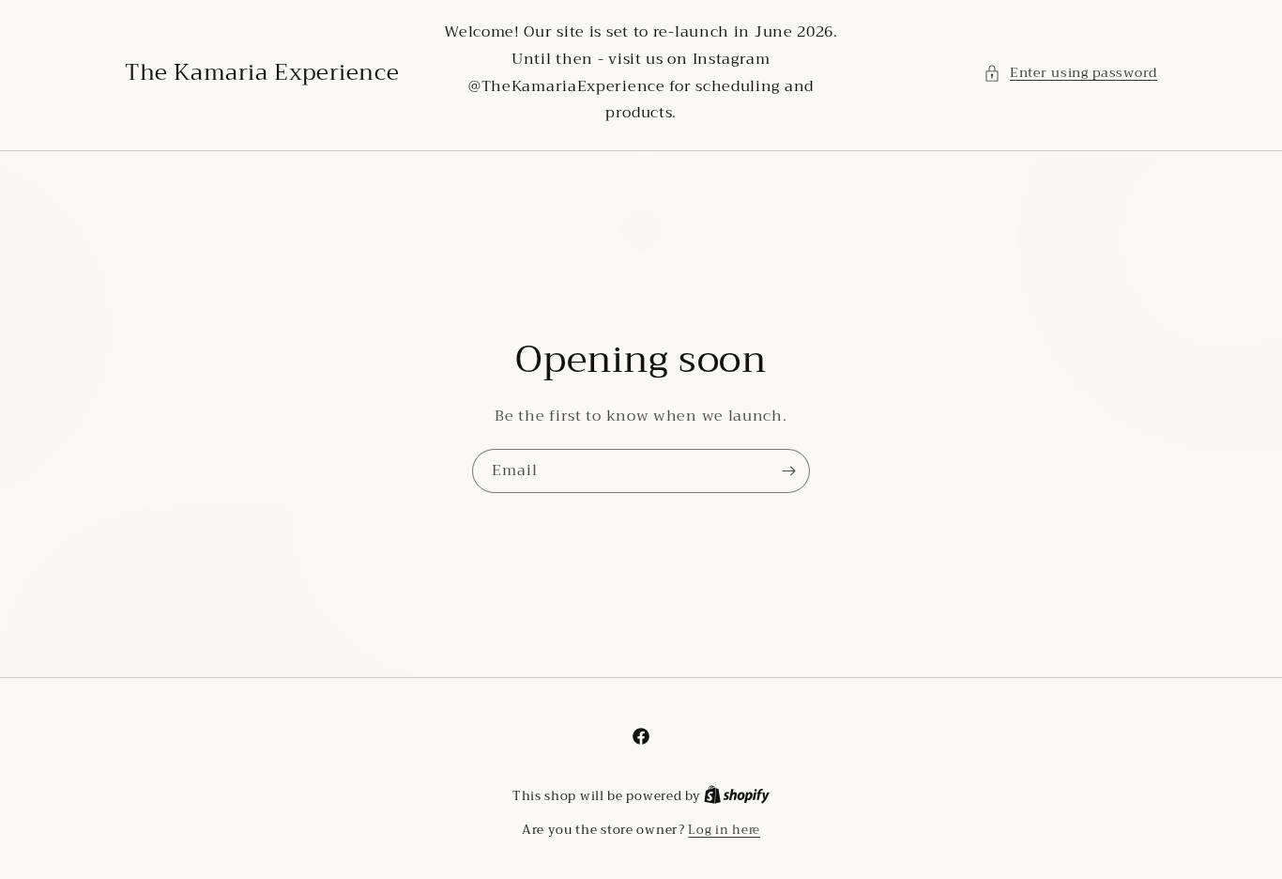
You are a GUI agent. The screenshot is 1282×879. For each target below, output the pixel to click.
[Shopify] (737, 796)
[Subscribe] (788, 471)
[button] (1070, 73)
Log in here (724, 830)
